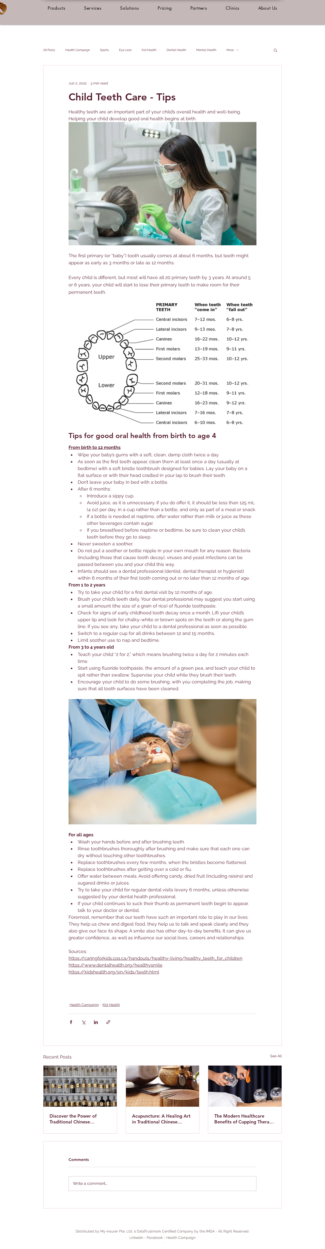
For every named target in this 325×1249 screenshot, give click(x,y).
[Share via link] (108, 1022)
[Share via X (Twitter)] (83, 1022)
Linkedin (136, 1238)
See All (276, 1056)
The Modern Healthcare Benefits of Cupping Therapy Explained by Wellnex (244, 1119)
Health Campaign (77, 50)
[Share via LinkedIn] (95, 1022)
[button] (56, 8)
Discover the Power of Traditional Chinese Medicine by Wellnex (73, 1119)
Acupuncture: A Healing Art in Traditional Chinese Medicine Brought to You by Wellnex (161, 1119)
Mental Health (206, 50)
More (230, 50)
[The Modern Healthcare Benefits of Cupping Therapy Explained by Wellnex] (245, 1086)
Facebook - (156, 1238)
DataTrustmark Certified (156, 1231)
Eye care (125, 50)
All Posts (49, 50)
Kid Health (149, 50)
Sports (104, 50)
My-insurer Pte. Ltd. (116, 1231)
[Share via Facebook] (71, 1022)
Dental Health (176, 50)
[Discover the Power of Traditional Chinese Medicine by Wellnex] (80, 1086)
